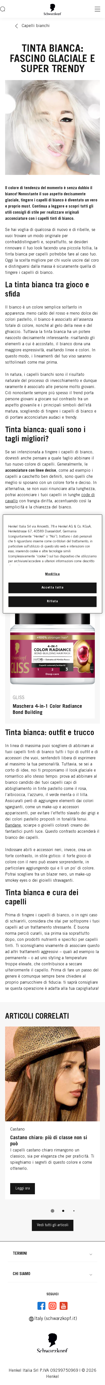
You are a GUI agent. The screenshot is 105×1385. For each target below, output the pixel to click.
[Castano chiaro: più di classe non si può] (52, 1114)
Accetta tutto (52, 587)
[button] (52, 1254)
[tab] (52, 1211)
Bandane (13, 826)
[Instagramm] (52, 1306)
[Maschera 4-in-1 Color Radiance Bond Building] (52, 659)
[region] (52, 564)
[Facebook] (41, 1306)
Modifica (52, 574)
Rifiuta (52, 601)
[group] (52, 1123)
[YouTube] (63, 1306)
